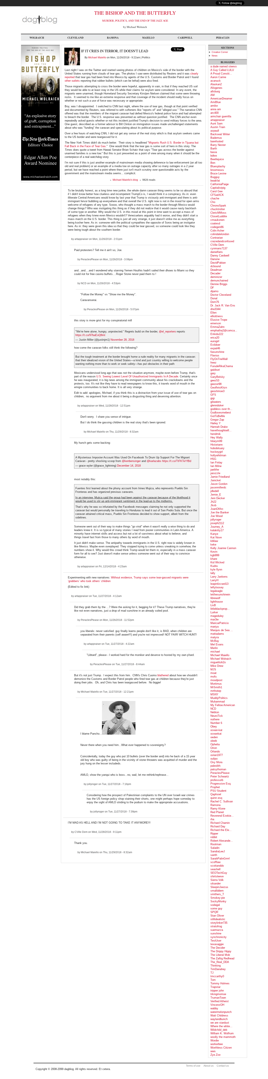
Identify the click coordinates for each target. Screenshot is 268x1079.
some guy (216, 908)
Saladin (214, 847)
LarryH (214, 580)
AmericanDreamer (221, 98)
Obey (213, 726)
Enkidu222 (216, 334)
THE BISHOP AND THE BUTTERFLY (135, 12)
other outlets (72, 80)
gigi (212, 398)
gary (213, 373)
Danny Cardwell (219, 255)
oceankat (216, 733)
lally (212, 573)
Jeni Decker (217, 498)
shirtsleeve (217, 876)
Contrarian (216, 237)
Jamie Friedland (220, 476)
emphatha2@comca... (223, 330)
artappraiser (81, 239)
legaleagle (216, 590)
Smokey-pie (217, 897)
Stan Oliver (217, 915)
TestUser (215, 940)
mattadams (217, 633)
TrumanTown (218, 997)
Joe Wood (216, 516)
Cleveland (75, 37)
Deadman (216, 269)
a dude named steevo (223, 66)
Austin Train (217, 127)
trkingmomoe (218, 994)
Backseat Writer (220, 134)
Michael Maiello (97, 57)
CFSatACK (217, 194)
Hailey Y (215, 423)
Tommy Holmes (219, 983)
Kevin (213, 551)
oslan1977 (216, 755)
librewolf (215, 598)
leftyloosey (217, 587)
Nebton (214, 712)
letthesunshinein (220, 594)
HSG (213, 458)
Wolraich (37, 37)
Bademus (216, 137)
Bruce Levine (218, 173)
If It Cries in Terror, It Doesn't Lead (114, 50)
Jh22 (213, 501)
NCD (83, 283)
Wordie (214, 1040)
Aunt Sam (216, 123)
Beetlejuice (217, 159)
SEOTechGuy (218, 872)
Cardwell (185, 37)
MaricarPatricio (219, 623)
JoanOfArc (216, 508)
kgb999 (214, 555)
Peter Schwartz (219, 776)
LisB (213, 605)
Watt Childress (219, 1015)
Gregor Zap (217, 419)
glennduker (217, 405)
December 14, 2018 (129, 465)
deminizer (216, 277)
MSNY (214, 694)
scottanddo (217, 865)
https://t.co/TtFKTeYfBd (176, 461)
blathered (163, 675)
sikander (215, 883)
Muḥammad (217, 701)
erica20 (214, 337)
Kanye (214, 533)
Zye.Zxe (215, 1054)
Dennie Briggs (218, 284)
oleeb (213, 740)
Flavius (214, 355)
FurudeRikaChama (221, 366)
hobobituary (217, 448)
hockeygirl (216, 451)
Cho (212, 202)
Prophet (215, 787)
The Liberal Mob (220, 954)
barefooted (216, 141)
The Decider (217, 947)
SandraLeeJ (217, 851)
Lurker (214, 612)
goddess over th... (221, 409)
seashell (215, 869)
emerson (215, 323)
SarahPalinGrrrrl (220, 858)
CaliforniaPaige (219, 184)
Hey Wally (216, 437)
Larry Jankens (219, 576)
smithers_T (217, 894)
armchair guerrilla (220, 116)
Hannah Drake (219, 426)
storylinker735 (218, 922)
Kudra (214, 566)
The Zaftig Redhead (222, 958)
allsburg (215, 91)
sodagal (215, 904)
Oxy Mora (216, 762)
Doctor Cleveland (220, 294)
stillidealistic (217, 919)
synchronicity (218, 937)
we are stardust (219, 1022)
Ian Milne (216, 466)
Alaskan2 (216, 84)
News (215, 55)
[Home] (39, 23)
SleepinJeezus (219, 887)
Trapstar (215, 987)
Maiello (148, 37)
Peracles (222, 37)
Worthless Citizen (221, 1047)
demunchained (219, 280)
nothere (214, 719)
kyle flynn (216, 569)
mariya (214, 626)
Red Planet (217, 812)
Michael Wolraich (220, 658)
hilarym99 (216, 441)
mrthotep (215, 690)
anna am (215, 109)
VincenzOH (217, 1004)
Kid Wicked (217, 562)
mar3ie (214, 619)
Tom (213, 979)
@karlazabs (154, 461)
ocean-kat (216, 730)
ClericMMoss (218, 212)
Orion (213, 747)
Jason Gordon (218, 483)
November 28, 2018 (122, 339)
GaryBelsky (217, 376)
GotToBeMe (217, 416)
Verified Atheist (219, 1001)
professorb (216, 780)
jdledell (214, 491)
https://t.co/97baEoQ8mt (90, 335)
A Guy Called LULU (222, 70)
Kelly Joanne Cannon (223, 548)
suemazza (216, 929)
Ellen (213, 312)
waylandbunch (219, 1019)
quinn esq (216, 797)
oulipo (214, 758)
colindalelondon (219, 234)
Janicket (215, 480)
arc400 (214, 112)
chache (214, 198)
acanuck (215, 80)
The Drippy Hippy (220, 951)
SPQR (214, 912)
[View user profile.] (72, 64)
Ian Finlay (216, 462)
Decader (215, 273)
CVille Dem (81, 832)
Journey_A (216, 526)
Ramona (113, 37)
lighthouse (216, 601)
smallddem (217, 890)
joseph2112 (217, 523)
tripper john (217, 990)
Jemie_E (215, 494)
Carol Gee (216, 191)
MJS (213, 669)
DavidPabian (218, 262)
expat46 (215, 348)
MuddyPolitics (219, 698)
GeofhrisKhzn (218, 387)
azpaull (214, 130)
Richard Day (217, 826)
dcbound (215, 266)
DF (212, 287)
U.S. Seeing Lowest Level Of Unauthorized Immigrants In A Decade (137, 376)
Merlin (214, 648)
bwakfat (215, 180)
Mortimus (216, 683)
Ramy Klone (217, 808)
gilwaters (215, 401)
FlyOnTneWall (219, 359)
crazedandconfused (222, 241)
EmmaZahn (217, 326)
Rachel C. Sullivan (221, 801)
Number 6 (216, 723)
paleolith (215, 765)
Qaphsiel (215, 794)
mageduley (217, 615)
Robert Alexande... (221, 840)
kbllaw (214, 541)
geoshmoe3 (217, 391)
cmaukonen (217, 219)
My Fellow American (222, 705)
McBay (214, 640)
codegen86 (217, 227)
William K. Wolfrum (222, 1033)
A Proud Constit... (221, 73)
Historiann (216, 444)
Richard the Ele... (221, 830)
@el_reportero (167, 331)
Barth (213, 148)
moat (213, 673)
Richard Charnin (220, 822)
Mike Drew (216, 665)
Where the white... (221, 1026)
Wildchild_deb (218, 1029)
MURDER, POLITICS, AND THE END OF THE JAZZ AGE (135, 20)
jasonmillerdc (218, 487)
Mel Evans (216, 644)
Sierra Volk (217, 880)
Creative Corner (220, 52)
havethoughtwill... (221, 430)
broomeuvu (217, 169)
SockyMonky (218, 901)
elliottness (216, 316)
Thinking (215, 965)
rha (212, 819)
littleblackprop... (220, 608)
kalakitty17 (217, 530)
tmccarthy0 (217, 976)
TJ (212, 972)
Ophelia (215, 744)
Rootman (215, 844)
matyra (214, 637)
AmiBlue (215, 102)
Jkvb (213, 505)
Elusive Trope (218, 319)
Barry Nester (218, 144)
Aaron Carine (218, 77)
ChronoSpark (218, 205)
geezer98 (216, 384)
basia (213, 152)
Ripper (214, 833)
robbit (213, 837)
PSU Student (218, 790)
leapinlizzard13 (219, 583)
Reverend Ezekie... (222, 815)
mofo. (213, 676)
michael (215, 651)
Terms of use (193, 1065)
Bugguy (215, 177)
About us (209, 1065)
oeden (214, 737)
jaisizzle (215, 473)
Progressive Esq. (220, 783)
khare (213, 558)
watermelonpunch (221, 1012)
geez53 (214, 380)
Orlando (215, 751)
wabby (214, 1008)
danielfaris (216, 252)
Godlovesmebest (220, 412)
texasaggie (217, 944)
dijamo (214, 291)
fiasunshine (217, 351)
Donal (213, 298)
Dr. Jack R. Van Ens (222, 305)
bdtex (213, 155)
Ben (212, 162)
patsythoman (218, 769)
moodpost (216, 680)
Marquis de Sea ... (221, 630)
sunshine (215, 933)
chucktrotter (217, 209)
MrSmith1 (216, 687)
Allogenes (216, 87)
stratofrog (216, 926)
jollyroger (92, 784)
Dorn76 (214, 301)
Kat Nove (216, 537)
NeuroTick (216, 715)
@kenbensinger (131, 461)
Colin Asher (217, 230)
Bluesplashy (217, 166)
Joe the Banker (219, 512)
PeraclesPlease (90, 259)
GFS (213, 394)
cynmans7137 (218, 248)
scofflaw (215, 862)
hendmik (215, 434)
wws (213, 1051)
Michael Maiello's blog (125, 179)
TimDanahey (218, 969)
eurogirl (214, 341)
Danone (215, 259)
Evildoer (215, 344)
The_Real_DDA (219, 962)
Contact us (223, 1065)
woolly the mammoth (223, 1036)
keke (213, 544)
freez (213, 362)
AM (212, 95)
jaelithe (214, 469)
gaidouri (215, 369)
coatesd (215, 223)
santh (213, 855)
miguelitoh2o (218, 662)
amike (214, 105)
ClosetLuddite (218, 216)
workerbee (216, 1044)
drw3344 (215, 309)
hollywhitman (218, 455)
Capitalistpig (217, 187)
